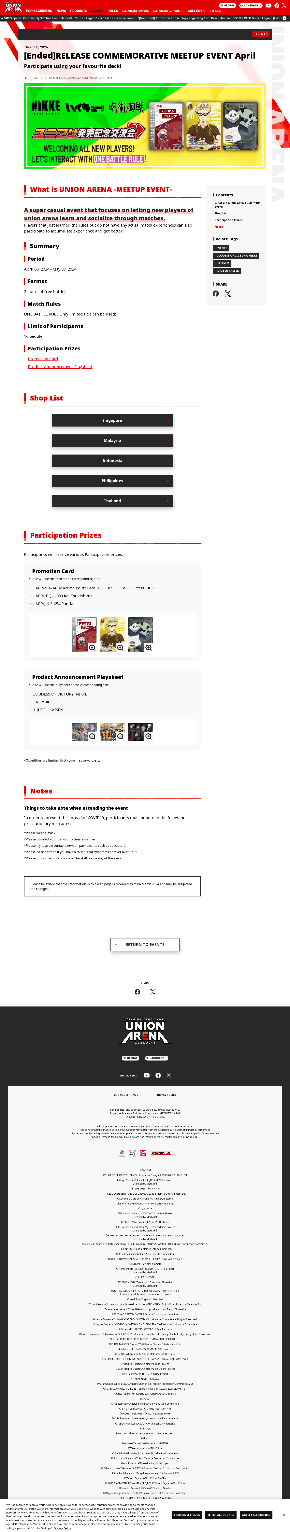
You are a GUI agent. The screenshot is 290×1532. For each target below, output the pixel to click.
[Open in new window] (168, 10)
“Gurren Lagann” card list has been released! (35, 18)
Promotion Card (43, 358)
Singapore (112, 420)
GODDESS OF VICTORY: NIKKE (237, 255)
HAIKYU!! (223, 263)
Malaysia (112, 440)
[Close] (283, 1515)
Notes (219, 227)
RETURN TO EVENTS (145, 944)
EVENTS (262, 34)
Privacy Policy (62, 1528)
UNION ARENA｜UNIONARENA (13, 7)
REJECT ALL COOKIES (221, 1514)
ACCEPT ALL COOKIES (256, 1514)
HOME (25, 78)
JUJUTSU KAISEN (228, 271)
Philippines (112, 480)
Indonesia (112, 460)
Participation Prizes (229, 220)
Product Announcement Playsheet (60, 366)
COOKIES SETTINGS (126, 1095)
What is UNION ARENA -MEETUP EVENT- (237, 204)
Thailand (112, 500)
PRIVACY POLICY (166, 1095)
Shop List (221, 213)
